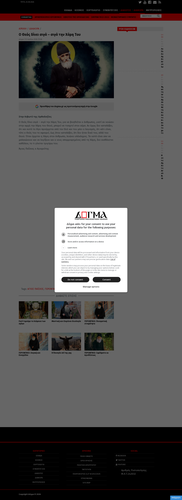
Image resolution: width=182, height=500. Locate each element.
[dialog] (91, 250)
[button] (91, 248)
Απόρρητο (176, 497)
